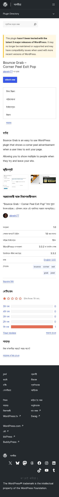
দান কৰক (36, 410)
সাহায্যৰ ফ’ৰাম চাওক (11, 355)
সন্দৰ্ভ (5, 374)
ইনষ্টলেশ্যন (10, 106)
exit (53, 267)
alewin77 (8, 71)
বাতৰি (5, 379)
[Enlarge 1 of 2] (24, 178)
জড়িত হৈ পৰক (36, 400)
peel (53, 273)
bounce (37, 267)
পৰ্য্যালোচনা (10, 99)
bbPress (9, 436)
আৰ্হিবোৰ (34, 390)
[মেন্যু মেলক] (54, 4)
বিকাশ (8, 114)
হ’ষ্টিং (5, 384)
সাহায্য (8, 122)
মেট (6, 431)
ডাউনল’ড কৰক (10, 79)
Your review (9, 332)
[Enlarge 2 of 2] (51, 178)
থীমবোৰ (34, 379)
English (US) (50, 259)
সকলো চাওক (51, 332)
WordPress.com (13, 425)
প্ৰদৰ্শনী (34, 374)
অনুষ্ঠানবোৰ (35, 405)
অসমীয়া (13, 455)
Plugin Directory (11, 13)
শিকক (5, 400)
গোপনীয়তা (7, 390)
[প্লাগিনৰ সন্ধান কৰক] (35, 24)
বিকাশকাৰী (7, 410)
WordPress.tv (12, 416)
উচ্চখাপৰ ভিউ (8, 281)
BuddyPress (11, 441)
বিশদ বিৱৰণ (10, 91)
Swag (35, 416)
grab (46, 273)
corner (46, 267)
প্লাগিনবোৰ (35, 384)
